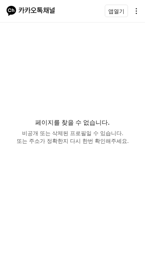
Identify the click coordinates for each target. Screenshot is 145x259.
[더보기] (134, 11)
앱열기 (116, 11)
